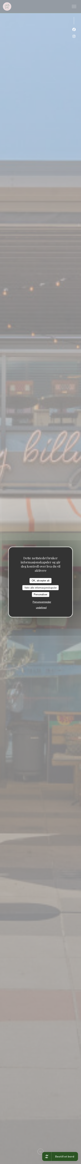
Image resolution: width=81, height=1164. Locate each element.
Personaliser (40, 594)
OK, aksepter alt (41, 580)
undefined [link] (41, 607)
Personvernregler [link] (42, 601)
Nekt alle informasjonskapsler (40, 587)
